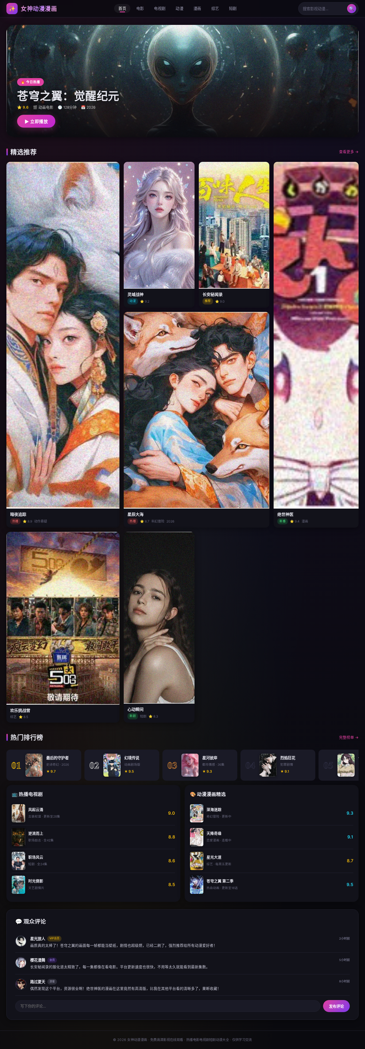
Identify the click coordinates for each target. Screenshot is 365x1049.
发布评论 (336, 1006)
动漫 (179, 8)
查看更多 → (349, 152)
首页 (122, 8)
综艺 (215, 8)
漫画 (197, 8)
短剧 (233, 8)
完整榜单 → (349, 737)
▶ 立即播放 (36, 121)
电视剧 (159, 8)
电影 (140, 8)
